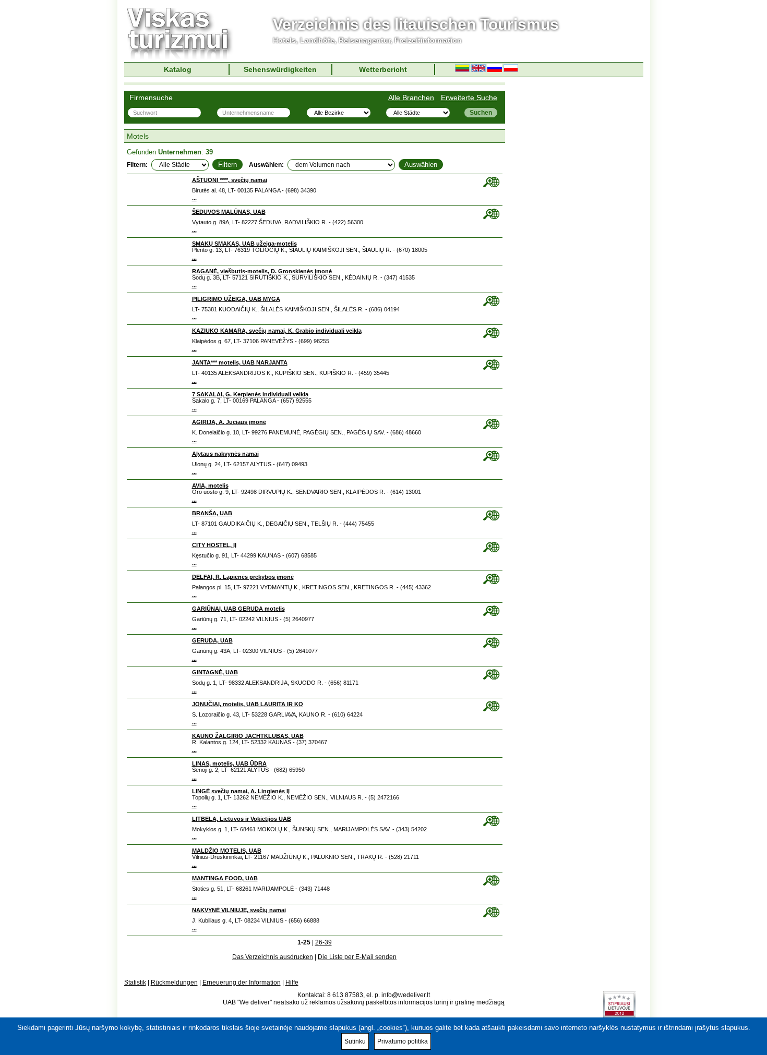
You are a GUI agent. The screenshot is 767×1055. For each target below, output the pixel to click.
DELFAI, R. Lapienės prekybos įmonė (243, 577)
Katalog (177, 69)
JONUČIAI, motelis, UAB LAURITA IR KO (247, 704)
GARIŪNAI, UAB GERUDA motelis (238, 608)
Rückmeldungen (174, 982)
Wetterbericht (383, 69)
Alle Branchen (411, 97)
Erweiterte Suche (469, 97)
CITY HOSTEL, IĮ (214, 545)
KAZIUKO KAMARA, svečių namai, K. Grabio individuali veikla (277, 331)
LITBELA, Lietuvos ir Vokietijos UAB (241, 819)
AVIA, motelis (210, 485)
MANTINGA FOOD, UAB (225, 878)
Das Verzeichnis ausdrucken (272, 957)
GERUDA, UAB (212, 640)
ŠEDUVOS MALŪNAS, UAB (229, 212)
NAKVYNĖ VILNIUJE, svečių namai (239, 910)
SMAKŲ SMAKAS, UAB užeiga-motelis (244, 243)
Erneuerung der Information (241, 982)
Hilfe (291, 982)
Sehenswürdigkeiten (280, 69)
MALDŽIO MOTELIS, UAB (226, 850)
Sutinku (355, 1041)
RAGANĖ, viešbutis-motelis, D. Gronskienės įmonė (262, 271)
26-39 (323, 942)
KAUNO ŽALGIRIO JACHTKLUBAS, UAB (248, 736)
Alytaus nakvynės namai (225, 454)
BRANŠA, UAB (212, 513)
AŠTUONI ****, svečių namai (229, 180)
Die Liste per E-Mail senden (357, 957)
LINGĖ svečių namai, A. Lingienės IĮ (241, 791)
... (194, 198)
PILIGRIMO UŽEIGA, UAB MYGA (236, 299)
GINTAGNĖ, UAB (215, 672)
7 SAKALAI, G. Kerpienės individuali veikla (250, 394)
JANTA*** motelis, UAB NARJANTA (239, 362)
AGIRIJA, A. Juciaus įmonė (229, 422)
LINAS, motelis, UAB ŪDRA (229, 763)
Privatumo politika (402, 1041)
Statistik (135, 982)
